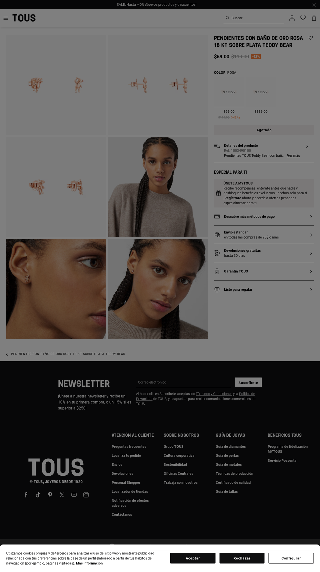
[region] (160, 558)
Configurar (291, 558)
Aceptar (193, 558)
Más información (89, 563)
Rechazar (242, 558)
